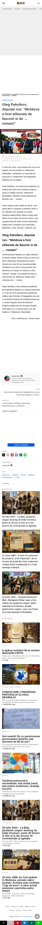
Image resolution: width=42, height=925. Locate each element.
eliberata (15, 475)
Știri (4, 645)
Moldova (31, 475)
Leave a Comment (21, 445)
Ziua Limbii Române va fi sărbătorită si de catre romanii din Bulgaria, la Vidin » (22, 393)
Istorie (5, 872)
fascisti (23, 475)
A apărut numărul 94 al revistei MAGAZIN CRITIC (21, 651)
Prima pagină (6, 93)
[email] (10, 923)
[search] (38, 3)
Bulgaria (18, 9)
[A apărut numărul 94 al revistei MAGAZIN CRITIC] (21, 633)
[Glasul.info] (21, 3)
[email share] (7, 455)
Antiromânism (7, 9)
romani (17, 477)
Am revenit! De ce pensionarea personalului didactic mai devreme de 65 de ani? (21, 739)
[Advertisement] (21, 33)
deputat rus (18, 93)
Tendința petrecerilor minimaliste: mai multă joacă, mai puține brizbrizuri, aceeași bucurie (20, 784)
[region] (21, 73)
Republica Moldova (30, 9)
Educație (5, 731)
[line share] (25, 455)
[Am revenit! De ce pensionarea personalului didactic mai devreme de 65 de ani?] (21, 718)
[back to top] (37, 916)
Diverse (5, 775)
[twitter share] (3, 454)
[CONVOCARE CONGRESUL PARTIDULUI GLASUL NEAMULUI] (21, 674)
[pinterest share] (12, 455)
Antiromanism (7, 100)
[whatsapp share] (20, 455)
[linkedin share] (16, 455)
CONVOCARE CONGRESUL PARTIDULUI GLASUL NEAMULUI (19, 694)
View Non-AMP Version (27, 916)
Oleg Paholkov (7, 477)
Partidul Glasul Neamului (12, 687)
